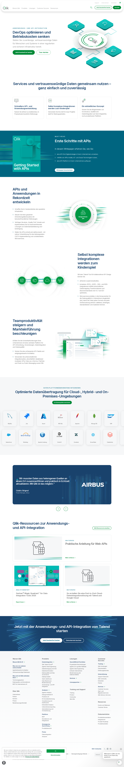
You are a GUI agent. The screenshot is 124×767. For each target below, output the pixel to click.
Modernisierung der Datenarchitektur (75, 673)
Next (66, 509)
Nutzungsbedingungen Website (79, 753)
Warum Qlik (16, 8)
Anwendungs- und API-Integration (48, 685)
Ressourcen (54, 8)
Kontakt (117, 7)
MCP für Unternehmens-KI (20, 684)
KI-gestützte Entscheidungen (78, 664)
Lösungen (32, 8)
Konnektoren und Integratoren (47, 719)
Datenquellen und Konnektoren (21, 682)
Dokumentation (102, 668)
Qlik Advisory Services (104, 695)
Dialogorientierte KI (47, 694)
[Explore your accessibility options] (4, 763)
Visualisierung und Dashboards (47, 701)
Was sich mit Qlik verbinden (21, 676)
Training (72, 692)
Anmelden (113, 2)
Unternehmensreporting (48, 707)
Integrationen (101, 719)
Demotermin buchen (73, 640)
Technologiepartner (18, 680)
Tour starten (43, 52)
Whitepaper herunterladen (65, 170)
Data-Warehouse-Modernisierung (47, 681)
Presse (15, 701)
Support (97, 2)
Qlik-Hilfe (72, 699)
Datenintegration (46, 734)
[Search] (91, 7)
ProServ (72, 695)
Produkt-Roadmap (103, 721)
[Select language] (120, 3)
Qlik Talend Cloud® (47, 664)
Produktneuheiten (103, 723)
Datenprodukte (46, 676)
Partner (15, 696)
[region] (34, 753)
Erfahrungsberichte (103, 670)
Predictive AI (45, 696)
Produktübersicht (47, 728)
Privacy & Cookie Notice (32, 756)
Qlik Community (102, 678)
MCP (43, 716)
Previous (58, 509)
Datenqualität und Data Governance (48, 673)
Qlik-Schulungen (102, 666)
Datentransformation (47, 671)
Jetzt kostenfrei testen (103, 7)
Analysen (44, 736)
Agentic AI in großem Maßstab (78, 666)
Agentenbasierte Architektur (20, 670)
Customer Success (43, 8)
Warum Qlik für (18, 662)
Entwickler (101, 681)
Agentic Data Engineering (49, 666)
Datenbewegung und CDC (49, 668)
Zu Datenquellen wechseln (62, 402)
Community (73, 697)
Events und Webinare (104, 705)
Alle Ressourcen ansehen (102, 528)
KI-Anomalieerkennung (48, 699)
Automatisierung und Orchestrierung (47, 709)
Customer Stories (103, 707)
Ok (55, 751)
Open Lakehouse (47, 679)
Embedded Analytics (47, 704)
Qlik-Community (96, 749)
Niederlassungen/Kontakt (20, 703)
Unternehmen (105, 2)
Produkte (24, 8)
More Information (55, 755)
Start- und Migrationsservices (103, 692)
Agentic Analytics (46, 692)
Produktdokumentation (104, 717)
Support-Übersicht (103, 676)
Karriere (15, 698)
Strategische (46, 725)
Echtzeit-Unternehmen (76, 671)
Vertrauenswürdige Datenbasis (21, 672)
